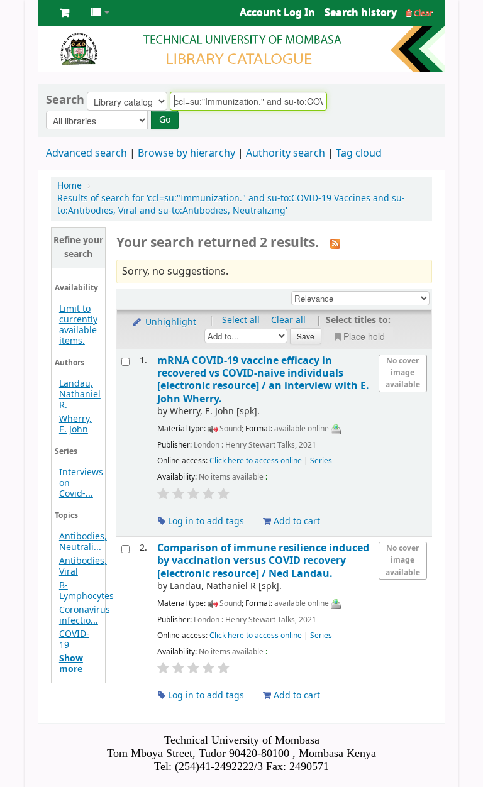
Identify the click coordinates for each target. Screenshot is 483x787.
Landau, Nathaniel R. (80, 394)
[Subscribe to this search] (335, 243)
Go (164, 119)
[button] (64, 12)
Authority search (285, 153)
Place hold (364, 336)
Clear (422, 13)
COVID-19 (74, 639)
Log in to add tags (204, 521)
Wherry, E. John (75, 424)
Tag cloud (359, 153)
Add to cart (295, 521)
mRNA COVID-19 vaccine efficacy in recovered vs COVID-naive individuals (263, 379)
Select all (241, 320)
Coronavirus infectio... (84, 615)
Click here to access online (255, 460)
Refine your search (78, 247)
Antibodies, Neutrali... (83, 542)
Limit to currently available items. (78, 325)
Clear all (288, 320)
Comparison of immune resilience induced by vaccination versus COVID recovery (263, 561)
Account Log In (277, 12)
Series (321, 460)
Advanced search (86, 153)
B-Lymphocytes (86, 591)
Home (69, 185)
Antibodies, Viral (83, 566)
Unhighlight (169, 322)
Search (65, 100)
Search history (361, 12)
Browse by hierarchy (186, 153)
